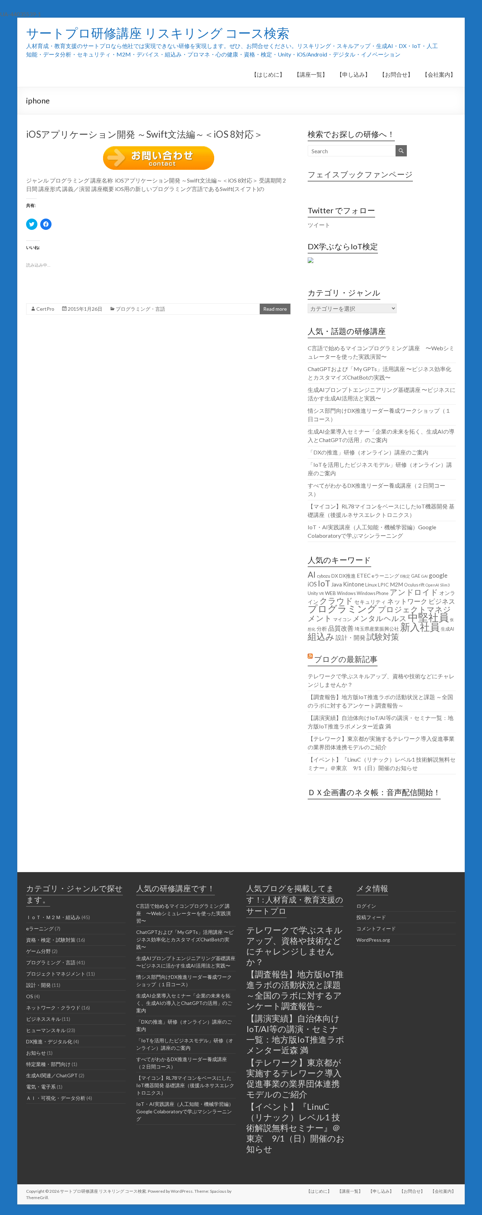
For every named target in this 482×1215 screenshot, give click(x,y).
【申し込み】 (353, 74)
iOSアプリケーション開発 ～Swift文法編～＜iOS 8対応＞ (144, 134)
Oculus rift (414, 585)
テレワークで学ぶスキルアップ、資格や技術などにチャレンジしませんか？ (294, 946)
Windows (346, 593)
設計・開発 (351, 637)
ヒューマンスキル (46, 1030)
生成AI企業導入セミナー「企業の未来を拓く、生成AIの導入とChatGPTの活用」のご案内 (184, 1003)
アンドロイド (414, 592)
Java (336, 584)
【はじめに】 (268, 74)
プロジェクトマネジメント (379, 613)
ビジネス (441, 601)
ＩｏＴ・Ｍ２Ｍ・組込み (53, 917)
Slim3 (445, 585)
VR (321, 593)
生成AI (447, 629)
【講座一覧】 (311, 74)
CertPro (45, 309)
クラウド (336, 601)
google (438, 575)
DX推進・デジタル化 (49, 1041)
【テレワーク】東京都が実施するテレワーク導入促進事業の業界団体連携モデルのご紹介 (294, 1078)
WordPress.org (373, 940)
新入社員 (420, 627)
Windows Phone (372, 593)
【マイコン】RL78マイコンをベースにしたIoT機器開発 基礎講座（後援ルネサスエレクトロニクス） (185, 1085)
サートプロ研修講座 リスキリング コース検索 (157, 33)
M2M (396, 584)
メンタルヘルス (380, 618)
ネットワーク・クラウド (53, 1008)
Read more (275, 309)
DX (334, 576)
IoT (324, 583)
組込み (321, 636)
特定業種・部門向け (48, 1064)
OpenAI (432, 585)
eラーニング (385, 576)
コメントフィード (376, 928)
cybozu (323, 576)
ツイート (319, 224)
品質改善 (341, 628)
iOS (312, 584)
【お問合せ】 (396, 74)
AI (312, 574)
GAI (424, 576)
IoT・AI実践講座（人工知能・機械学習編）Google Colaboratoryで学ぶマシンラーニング (185, 1111)
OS (29, 996)
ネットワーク (407, 601)
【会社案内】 (439, 74)
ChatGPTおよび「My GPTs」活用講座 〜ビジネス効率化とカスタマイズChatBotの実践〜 (185, 939)
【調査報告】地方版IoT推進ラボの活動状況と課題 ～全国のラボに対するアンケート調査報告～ (295, 990)
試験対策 (383, 637)
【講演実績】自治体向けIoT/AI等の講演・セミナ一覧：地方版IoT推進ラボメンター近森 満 (295, 1034)
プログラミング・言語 (140, 309)
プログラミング (342, 608)
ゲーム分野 (38, 951)
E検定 (405, 576)
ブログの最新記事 (346, 659)
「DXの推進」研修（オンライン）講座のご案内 (368, 452)
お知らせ (36, 1053)
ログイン (366, 906)
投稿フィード (371, 917)
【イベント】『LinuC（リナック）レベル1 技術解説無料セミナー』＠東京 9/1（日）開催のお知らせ (295, 1127)
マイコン (342, 619)
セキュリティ (370, 601)
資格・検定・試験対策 (51, 940)
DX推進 (347, 576)
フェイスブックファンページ (360, 174)
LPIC (383, 585)
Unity (313, 593)
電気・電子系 (41, 1087)
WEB (330, 593)
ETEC (363, 575)
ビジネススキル (43, 1019)
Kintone (353, 584)
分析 (322, 628)
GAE (415, 576)
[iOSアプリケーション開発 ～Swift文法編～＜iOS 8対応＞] (158, 149)
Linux (371, 585)
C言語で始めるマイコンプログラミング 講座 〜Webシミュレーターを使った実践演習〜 (183, 913)
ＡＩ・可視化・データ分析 (55, 1098)
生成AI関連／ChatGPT (52, 1075)
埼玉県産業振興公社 (377, 629)
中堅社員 (428, 617)
